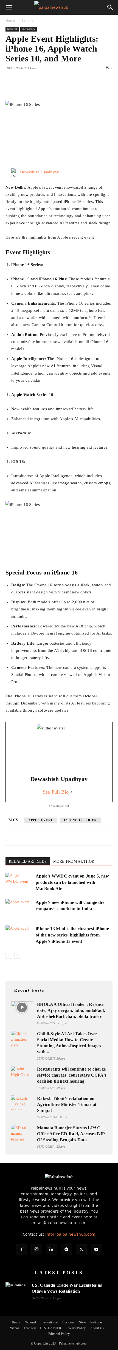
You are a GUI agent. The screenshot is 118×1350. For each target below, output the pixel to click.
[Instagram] (36, 1249)
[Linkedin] (61, 88)
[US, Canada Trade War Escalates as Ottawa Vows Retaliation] (16, 1288)
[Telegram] (66, 1249)
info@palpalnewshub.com (70, 1234)
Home (10, 20)
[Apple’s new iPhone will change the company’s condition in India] (19, 908)
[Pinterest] (36, 88)
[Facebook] (10, 88)
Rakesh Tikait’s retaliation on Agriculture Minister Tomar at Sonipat (66, 1104)
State (82, 1322)
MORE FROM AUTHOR (73, 861)
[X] (23, 88)
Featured (30, 1328)
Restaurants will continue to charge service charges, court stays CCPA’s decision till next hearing (71, 1075)
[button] (9, 7)
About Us (97, 1328)
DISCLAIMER (50, 1328)
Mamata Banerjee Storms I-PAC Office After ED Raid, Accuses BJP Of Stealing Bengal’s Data (71, 1133)
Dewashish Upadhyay (39, 172)
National (27, 20)
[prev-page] (8, 955)
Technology (28, 28)
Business (68, 1322)
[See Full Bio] (72, 792)
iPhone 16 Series (80, 820)
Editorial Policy (59, 1334)
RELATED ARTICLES (28, 861)
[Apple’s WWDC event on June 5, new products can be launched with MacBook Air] (19, 882)
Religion (96, 1322)
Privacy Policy (76, 1328)
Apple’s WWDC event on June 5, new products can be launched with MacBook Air (72, 882)
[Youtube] (96, 1249)
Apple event (41, 820)
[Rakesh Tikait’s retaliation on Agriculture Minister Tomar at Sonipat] (22, 1104)
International (49, 1322)
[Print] (74, 88)
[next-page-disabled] (17, 955)
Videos (14, 1328)
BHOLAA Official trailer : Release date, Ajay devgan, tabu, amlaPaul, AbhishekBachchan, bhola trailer (71, 1010)
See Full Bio (56, 792)
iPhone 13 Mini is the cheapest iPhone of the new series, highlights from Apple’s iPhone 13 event (72, 935)
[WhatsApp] (48, 88)
